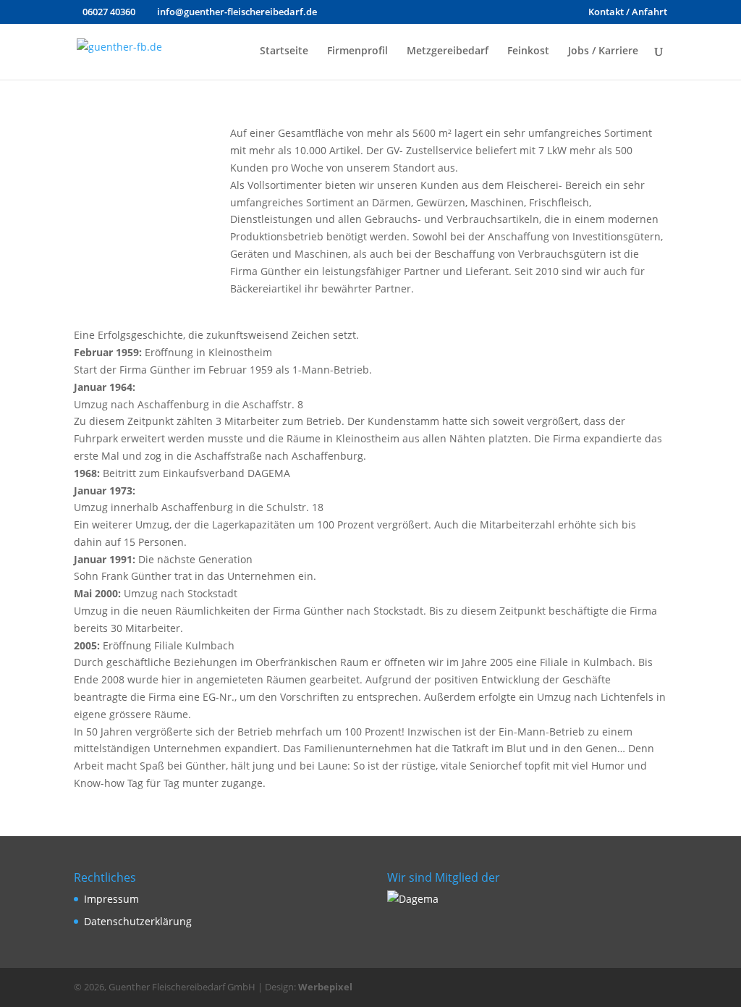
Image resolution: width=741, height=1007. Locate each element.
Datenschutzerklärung (138, 921)
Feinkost (528, 51)
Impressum (111, 899)
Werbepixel (325, 986)
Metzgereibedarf (447, 51)
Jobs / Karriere (603, 51)
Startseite (284, 51)
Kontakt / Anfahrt (627, 12)
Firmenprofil (357, 51)
